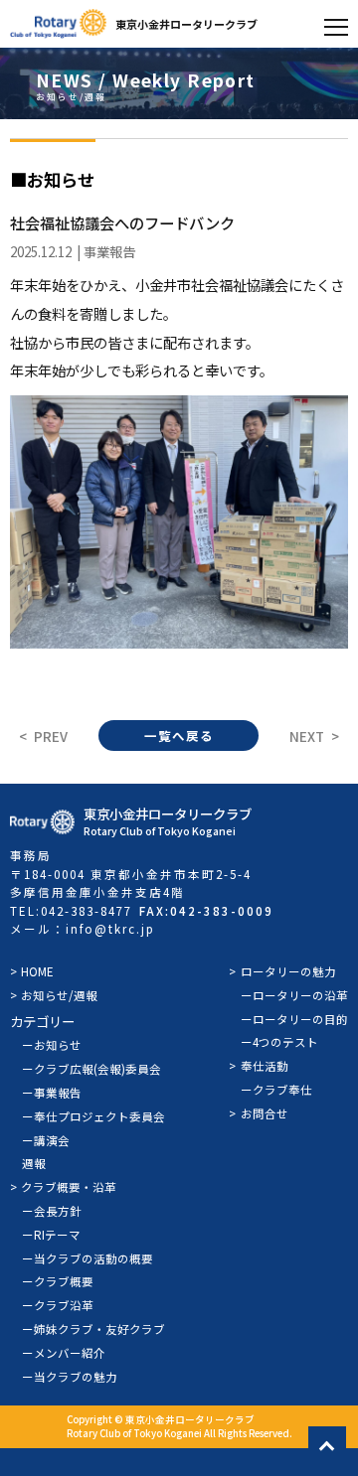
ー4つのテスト (279, 1042)
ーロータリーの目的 (294, 1019)
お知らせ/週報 (59, 995)
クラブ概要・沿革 (68, 1187)
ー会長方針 (52, 1211)
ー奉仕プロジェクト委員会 (93, 1116)
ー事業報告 (52, 1093)
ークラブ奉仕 (276, 1090)
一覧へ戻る (179, 736)
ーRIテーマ (51, 1235)
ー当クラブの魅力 (69, 1377)
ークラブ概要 (57, 1281)
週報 (34, 1163)
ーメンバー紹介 (63, 1353)
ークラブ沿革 (57, 1305)
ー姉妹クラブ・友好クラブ (93, 1329)
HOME (37, 971)
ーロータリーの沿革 (294, 995)
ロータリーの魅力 (288, 971)
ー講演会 (46, 1140)
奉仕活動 (264, 1066)
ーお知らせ (52, 1045)
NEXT (306, 736)
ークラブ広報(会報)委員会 (91, 1069)
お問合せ (264, 1113)
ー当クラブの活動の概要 (87, 1258)
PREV (51, 736)
